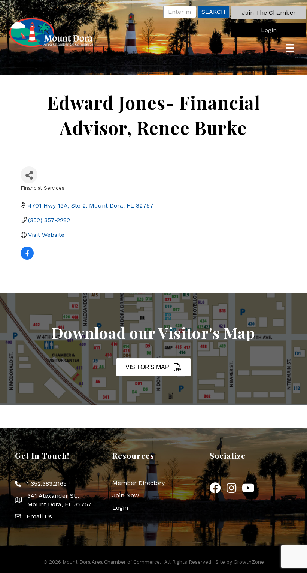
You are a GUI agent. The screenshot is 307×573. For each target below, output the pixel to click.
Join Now (125, 495)
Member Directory (138, 482)
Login (120, 507)
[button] (268, 12)
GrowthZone (249, 562)
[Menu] (290, 48)
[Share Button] (29, 174)
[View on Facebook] (27, 257)
